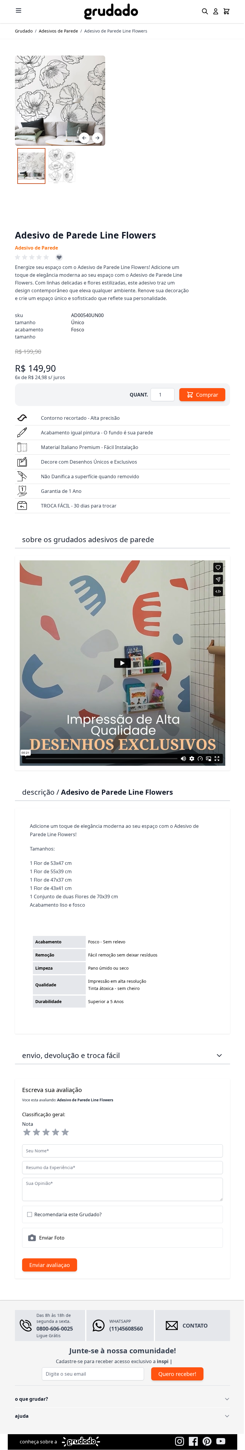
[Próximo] (95, 138)
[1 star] (25, 1132)
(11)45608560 (123, 1328)
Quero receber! (175, 1373)
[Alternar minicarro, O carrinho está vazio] (224, 11)
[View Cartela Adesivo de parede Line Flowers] (60, 166)
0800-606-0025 (52, 1328)
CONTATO (192, 1325)
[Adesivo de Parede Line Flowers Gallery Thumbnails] (44, 166)
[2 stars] (34, 1132)
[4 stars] (53, 1132)
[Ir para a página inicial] (109, 11)
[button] (31, 257)
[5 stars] (63, 1132)
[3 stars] (44, 1132)
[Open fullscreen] (58, 101)
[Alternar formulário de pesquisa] (203, 11)
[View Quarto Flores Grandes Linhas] (29, 166)
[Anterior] (82, 138)
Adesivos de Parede (56, 31)
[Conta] (213, 11)
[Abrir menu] (16, 10)
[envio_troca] (217, 1055)
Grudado (21, 31)
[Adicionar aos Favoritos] (57, 257)
